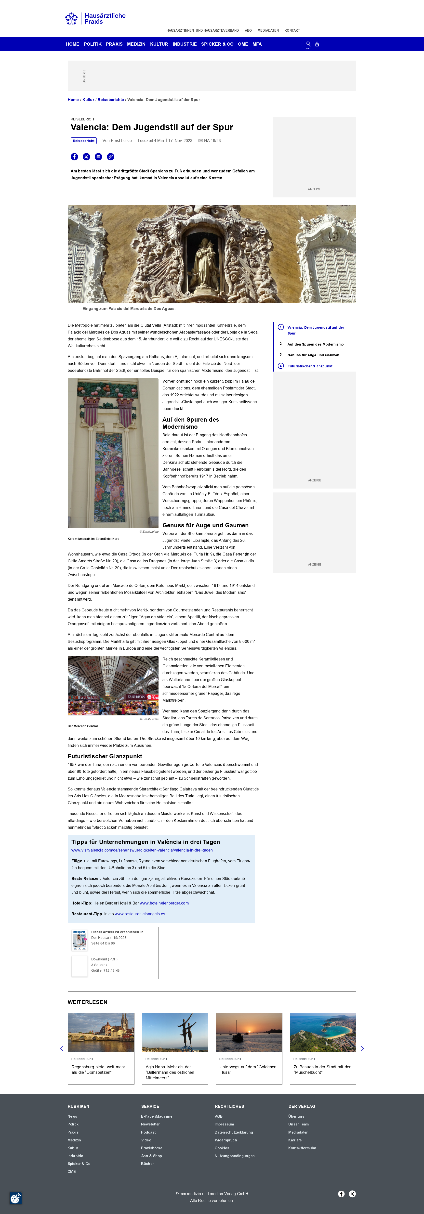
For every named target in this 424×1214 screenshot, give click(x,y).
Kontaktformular (302, 1148)
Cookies (222, 1148)
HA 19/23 (212, 141)
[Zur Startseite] (95, 18)
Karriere (295, 1140)
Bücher (147, 1164)
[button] (362, 1048)
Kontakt (292, 30)
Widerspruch (226, 1140)
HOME (73, 44)
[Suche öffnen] (308, 45)
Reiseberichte (111, 99)
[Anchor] (201, 426)
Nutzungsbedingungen (235, 1156)
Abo (248, 30)
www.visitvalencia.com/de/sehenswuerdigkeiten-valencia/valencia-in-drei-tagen (142, 850)
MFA (257, 44)
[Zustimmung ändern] (16, 1198)
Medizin (136, 44)
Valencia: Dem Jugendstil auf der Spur (316, 330)
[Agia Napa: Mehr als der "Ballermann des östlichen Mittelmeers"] (175, 1049)
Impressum (224, 1124)
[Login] (317, 45)
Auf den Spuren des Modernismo (316, 344)
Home (73, 99)
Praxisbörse (151, 1148)
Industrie (185, 44)
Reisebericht (83, 141)
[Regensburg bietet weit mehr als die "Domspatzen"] (101, 1049)
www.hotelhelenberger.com (164, 903)
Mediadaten (268, 30)
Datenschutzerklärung (234, 1132)
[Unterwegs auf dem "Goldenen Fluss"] (249, 1049)
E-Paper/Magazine (157, 1116)
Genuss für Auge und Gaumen (313, 355)
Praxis (114, 44)
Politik (93, 44)
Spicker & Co (79, 1164)
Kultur (159, 44)
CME (243, 44)
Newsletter (150, 1124)
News (73, 1116)
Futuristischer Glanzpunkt (310, 366)
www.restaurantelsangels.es (140, 914)
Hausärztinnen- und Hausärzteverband (203, 30)
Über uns (297, 1116)
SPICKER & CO (217, 44)
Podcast (148, 1132)
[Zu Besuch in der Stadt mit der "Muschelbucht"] (323, 1049)
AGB (219, 1116)
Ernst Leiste (121, 141)
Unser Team (299, 1124)
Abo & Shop (151, 1156)
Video (146, 1140)
